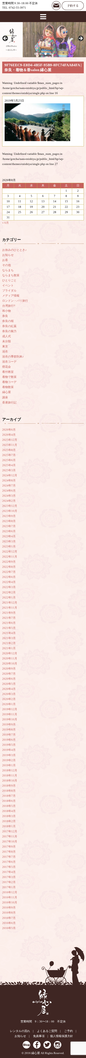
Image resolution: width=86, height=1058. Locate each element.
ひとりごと (9, 280)
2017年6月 (9, 861)
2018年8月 (9, 790)
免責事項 (39, 1036)
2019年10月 (9, 719)
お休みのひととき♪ (14, 250)
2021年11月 (9, 607)
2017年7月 (9, 856)
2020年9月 (9, 668)
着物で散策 (9, 377)
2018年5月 (9, 806)
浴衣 (5, 351)
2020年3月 (9, 694)
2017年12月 (9, 831)
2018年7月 (9, 795)
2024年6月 (9, 490)
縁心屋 (6, 392)
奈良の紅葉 (9, 326)
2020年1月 (9, 704)
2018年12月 (9, 770)
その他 (6, 265)
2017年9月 (9, 846)
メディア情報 (10, 295)
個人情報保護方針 (61, 1036)
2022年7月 (9, 571)
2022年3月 (9, 587)
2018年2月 (9, 821)
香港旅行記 (9, 402)
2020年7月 (9, 673)
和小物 (6, 310)
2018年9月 (9, 785)
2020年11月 (9, 658)
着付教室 (8, 371)
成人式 (6, 336)
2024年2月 (9, 500)
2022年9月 (9, 561)
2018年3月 (9, 816)
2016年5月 (9, 928)
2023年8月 (9, 521)
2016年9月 (9, 907)
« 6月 (5, 222)
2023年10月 (9, 511)
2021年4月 (9, 633)
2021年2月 (9, 643)
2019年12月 (9, 709)
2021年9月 (9, 612)
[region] (43, 39)
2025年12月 (9, 439)
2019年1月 (9, 765)
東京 (5, 346)
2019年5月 (9, 744)
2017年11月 (9, 836)
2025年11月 (9, 445)
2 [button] (40, 54)
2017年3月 (9, 877)
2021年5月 (9, 628)
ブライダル (9, 290)
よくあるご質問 (47, 1031)
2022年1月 (9, 597)
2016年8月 (9, 912)
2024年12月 (9, 475)
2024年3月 (9, 495)
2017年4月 (9, 872)
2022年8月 (9, 566)
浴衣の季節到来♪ (13, 356)
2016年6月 (9, 923)
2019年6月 (9, 739)
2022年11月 (9, 556)
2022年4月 (9, 582)
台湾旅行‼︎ (8, 305)
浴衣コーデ (9, 361)
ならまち (8, 270)
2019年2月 (9, 760)
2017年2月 (9, 882)
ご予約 (68, 1031)
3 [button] (45, 54)
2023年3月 (9, 541)
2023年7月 (9, 526)
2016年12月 (9, 892)
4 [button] (50, 54)
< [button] (5, 38)
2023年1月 (9, 546)
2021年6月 (9, 623)
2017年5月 (9, 867)
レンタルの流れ (20, 1031)
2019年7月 (9, 734)
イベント (8, 285)
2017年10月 (9, 841)
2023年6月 (9, 531)
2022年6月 (9, 577)
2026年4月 (9, 434)
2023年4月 (9, 536)
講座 (5, 397)
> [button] (80, 38)
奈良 (5, 316)
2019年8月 (9, 729)
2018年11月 (9, 775)
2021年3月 (9, 638)
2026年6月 (9, 429)
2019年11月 (9, 714)
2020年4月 (9, 689)
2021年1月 (9, 648)
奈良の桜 (8, 321)
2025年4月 (9, 465)
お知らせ (8, 255)
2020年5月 (9, 683)
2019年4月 (9, 749)
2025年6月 (9, 460)
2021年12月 (9, 602)
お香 (5, 260)
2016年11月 (9, 897)
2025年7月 (9, 455)
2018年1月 (9, 826)
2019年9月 (9, 724)
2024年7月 (9, 485)
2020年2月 (9, 699)
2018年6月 (9, 800)
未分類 (6, 341)
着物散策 (8, 387)
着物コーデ (9, 382)
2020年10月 (9, 663)
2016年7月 (9, 918)
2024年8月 (9, 480)
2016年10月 (9, 902)
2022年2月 (9, 592)
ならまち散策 (10, 275)
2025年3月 (9, 470)
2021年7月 (9, 617)
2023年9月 (9, 516)
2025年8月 (9, 450)
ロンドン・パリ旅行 (15, 300)
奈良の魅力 (9, 331)
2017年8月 (9, 851)
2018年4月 (9, 811)
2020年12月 (9, 653)
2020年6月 (9, 678)
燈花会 (6, 366)
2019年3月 (9, 755)
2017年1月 (9, 887)
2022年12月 (9, 551)
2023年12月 (9, 505)
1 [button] (35, 54)
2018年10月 (9, 780)
